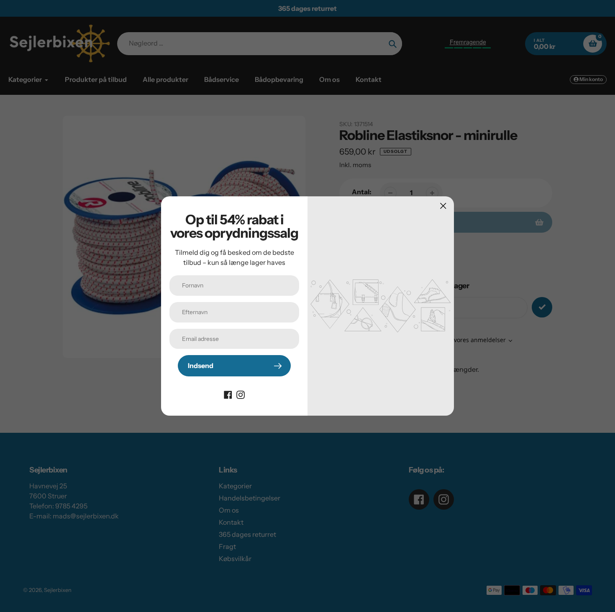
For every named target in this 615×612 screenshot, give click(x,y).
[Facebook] (228, 394)
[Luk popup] (443, 206)
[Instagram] (240, 394)
